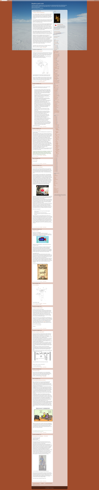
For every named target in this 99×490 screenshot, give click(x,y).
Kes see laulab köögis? (56, 58)
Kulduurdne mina (56, 80)
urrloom (55, 79)
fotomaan (55, 45)
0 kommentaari (44, 47)
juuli (56, 155)
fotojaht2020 (55, 88)
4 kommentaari (44, 281)
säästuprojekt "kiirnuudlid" (55, 90)
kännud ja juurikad (56, 190)
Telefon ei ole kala (35, 230)
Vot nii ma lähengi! (56, 141)
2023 (55, 119)
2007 (55, 169)
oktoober (56, 126)
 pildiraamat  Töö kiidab (56, 111)
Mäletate (44, 321)
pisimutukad (43, 81)
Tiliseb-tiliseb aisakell (36, 370)
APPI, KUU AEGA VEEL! (37, 130)
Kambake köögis (56, 191)
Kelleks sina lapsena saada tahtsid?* (57, 146)
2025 (55, 117)
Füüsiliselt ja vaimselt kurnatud (56, 144)
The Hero (55, 174)
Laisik (54, 180)
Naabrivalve (55, 85)
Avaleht (42, 483)
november (56, 125)
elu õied (55, 65)
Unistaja (55, 178)
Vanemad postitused (48, 483)
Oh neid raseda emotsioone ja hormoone (39, 380)
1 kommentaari (44, 432)
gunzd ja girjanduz (56, 52)
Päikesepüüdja (56, 179)
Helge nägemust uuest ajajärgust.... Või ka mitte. (57, 152)
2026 (55, 116)
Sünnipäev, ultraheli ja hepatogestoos (38, 12)
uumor (55, 108)
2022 (55, 120)
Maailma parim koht (38, 3)
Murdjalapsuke (56, 175)
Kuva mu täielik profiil (56, 29)
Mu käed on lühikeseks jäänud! (56, 132)
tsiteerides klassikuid (56, 112)
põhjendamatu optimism (55, 73)
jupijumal (55, 177)
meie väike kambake (56, 43)
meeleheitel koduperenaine (56, 67)
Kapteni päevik (56, 37)
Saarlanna (55, 181)
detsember (56, 124)
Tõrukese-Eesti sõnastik (57, 31)
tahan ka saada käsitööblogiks (56, 78)
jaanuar (56, 156)
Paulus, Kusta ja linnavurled (57, 32)
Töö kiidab (40, 304)
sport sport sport (56, 66)
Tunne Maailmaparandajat (56, 86)
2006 (55, 170)
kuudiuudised (55, 107)
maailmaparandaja (60, 24)
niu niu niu (37, 81)
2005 (55, 171)
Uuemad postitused (36, 483)
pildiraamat (40, 81)
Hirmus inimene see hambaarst (38, 167)
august (56, 154)
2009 (55, 167)
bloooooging (55, 51)
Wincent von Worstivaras (55, 97)
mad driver (55, 63)
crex (54, 176)
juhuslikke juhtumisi (56, 40)
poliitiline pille (55, 101)
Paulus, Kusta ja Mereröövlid (57, 33)
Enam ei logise (57, 136)
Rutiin (34, 85)
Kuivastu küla (55, 34)
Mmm (54, 59)
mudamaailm (55, 56)
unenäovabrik (55, 64)
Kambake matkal (56, 192)
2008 (55, 168)
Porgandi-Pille (55, 81)
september (56, 127)
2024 (55, 118)
